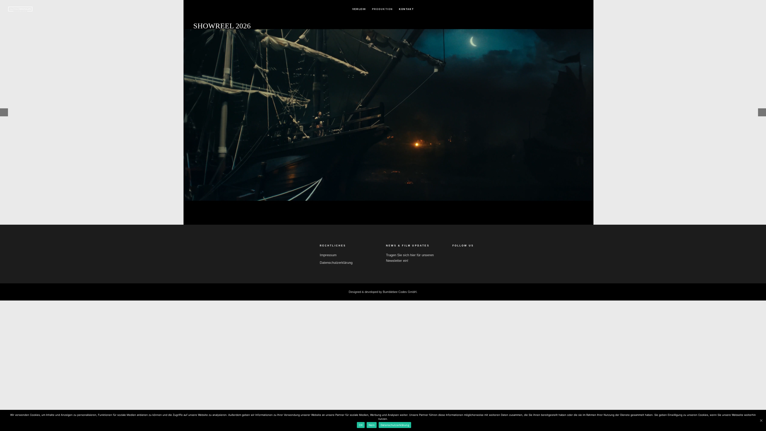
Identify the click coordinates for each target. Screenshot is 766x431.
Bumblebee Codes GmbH (400, 292)
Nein (372, 425)
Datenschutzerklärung (336, 263)
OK (361, 425)
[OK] (761, 420)
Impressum (328, 255)
